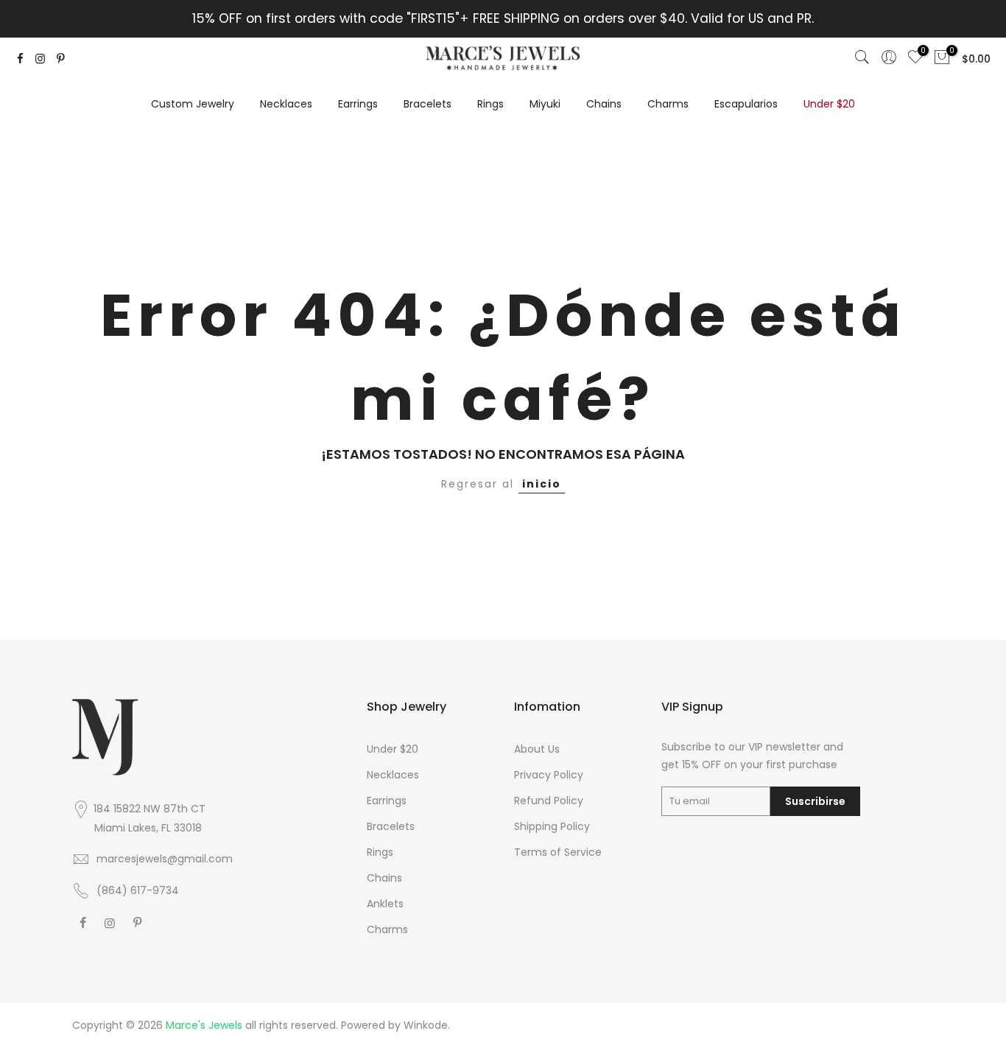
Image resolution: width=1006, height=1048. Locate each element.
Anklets (385, 903)
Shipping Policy (552, 826)
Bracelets (427, 103)
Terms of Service (558, 852)
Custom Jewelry (192, 103)
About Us (537, 749)
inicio (541, 483)
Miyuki (545, 103)
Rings (490, 103)
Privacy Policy (548, 774)
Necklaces (286, 103)
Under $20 (829, 103)
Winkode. (427, 1025)
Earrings (358, 103)
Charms (668, 103)
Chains (604, 103)
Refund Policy (548, 800)
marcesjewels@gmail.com (164, 858)
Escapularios (746, 103)
